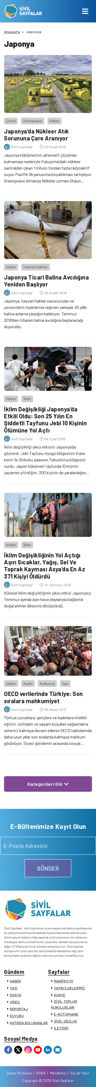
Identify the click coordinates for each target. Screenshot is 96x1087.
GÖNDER (48, 868)
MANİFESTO (63, 981)
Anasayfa (12, 31)
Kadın (28, 683)
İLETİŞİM (61, 1028)
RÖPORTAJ (19, 1008)
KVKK (41, 1073)
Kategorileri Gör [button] (46, 784)
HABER (15, 981)
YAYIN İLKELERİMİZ (69, 988)
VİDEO (15, 1002)
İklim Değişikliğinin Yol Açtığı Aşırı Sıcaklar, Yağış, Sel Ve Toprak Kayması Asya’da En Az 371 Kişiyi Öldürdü (44, 566)
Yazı (65, 683)
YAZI (13, 988)
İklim (27, 398)
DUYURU (17, 1015)
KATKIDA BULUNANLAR (29, 1022)
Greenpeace (32, 120)
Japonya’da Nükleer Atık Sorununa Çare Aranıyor (36, 134)
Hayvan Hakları (35, 267)
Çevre (10, 120)
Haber (54, 120)
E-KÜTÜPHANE (66, 1014)
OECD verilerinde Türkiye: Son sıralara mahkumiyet (43, 697)
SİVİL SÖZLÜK (65, 1021)
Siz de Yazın (80, 1073)
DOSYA (15, 995)
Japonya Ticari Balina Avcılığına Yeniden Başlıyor (46, 281)
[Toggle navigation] (85, 11)
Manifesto (58, 1073)
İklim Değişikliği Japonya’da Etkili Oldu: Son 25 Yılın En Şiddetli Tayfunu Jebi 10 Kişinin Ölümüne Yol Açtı (45, 419)
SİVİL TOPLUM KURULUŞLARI (64, 1004)
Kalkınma (47, 683)
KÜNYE (59, 995)
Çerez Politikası (19, 1073)
